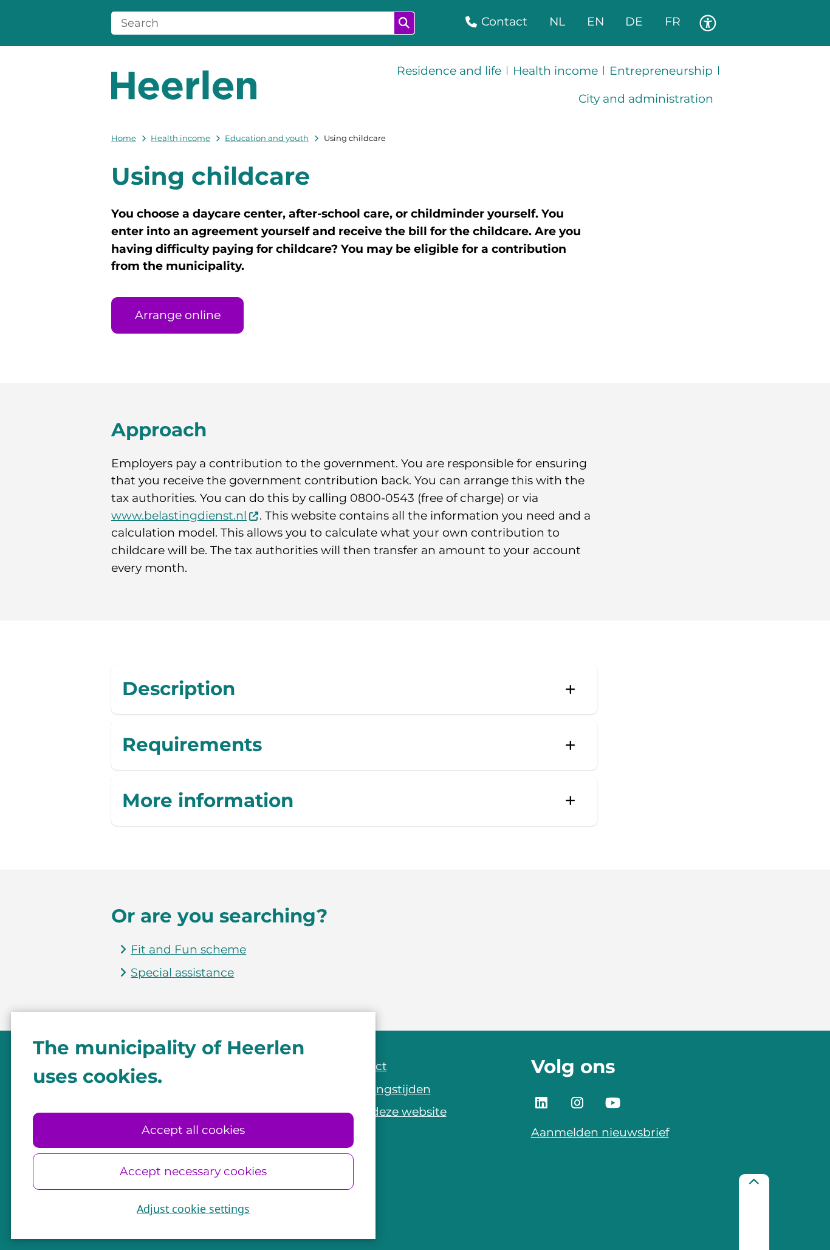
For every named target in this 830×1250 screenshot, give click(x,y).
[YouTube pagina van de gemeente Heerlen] (613, 1103)
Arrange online (178, 315)
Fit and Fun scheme (188, 949)
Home (123, 138)
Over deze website (394, 1112)
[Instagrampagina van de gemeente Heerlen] (577, 1103)
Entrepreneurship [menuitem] (661, 71)
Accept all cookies (193, 1130)
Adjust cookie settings (193, 1208)
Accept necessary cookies (193, 1171)
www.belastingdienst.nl (179, 516)
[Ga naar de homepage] (183, 85)
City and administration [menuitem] (645, 99)
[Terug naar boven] (754, 1212)
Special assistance (182, 973)
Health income (180, 138)
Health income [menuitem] (555, 71)
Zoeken (404, 23)
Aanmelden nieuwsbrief (600, 1132)
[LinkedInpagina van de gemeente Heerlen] (542, 1103)
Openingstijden (386, 1089)
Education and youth (267, 138)
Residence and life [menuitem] (449, 71)
